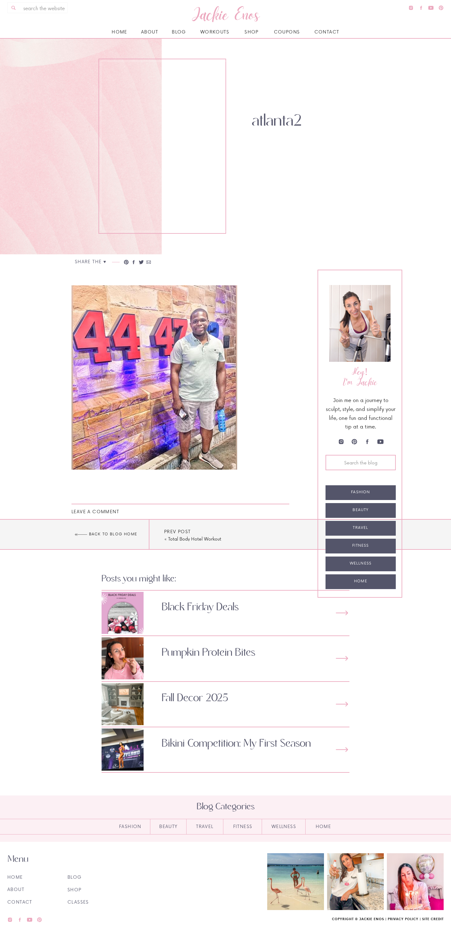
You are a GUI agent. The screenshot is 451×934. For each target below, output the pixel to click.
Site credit (433, 919)
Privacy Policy (403, 919)
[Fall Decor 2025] (341, 704)
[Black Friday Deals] (341, 612)
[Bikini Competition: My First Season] (341, 749)
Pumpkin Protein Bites (208, 653)
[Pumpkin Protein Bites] (341, 658)
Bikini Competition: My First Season (236, 743)
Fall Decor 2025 (195, 698)
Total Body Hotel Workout (194, 539)
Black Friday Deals (200, 607)
